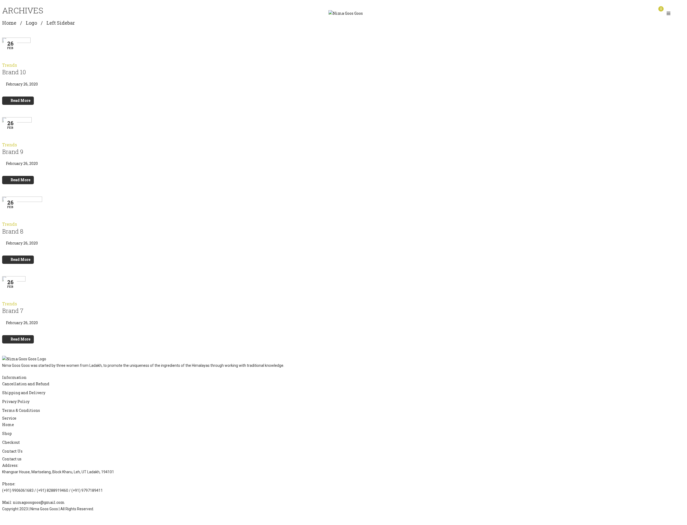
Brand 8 (12, 231)
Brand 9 (12, 152)
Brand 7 (12, 311)
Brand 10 (14, 72)
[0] (659, 13)
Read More (20, 100)
